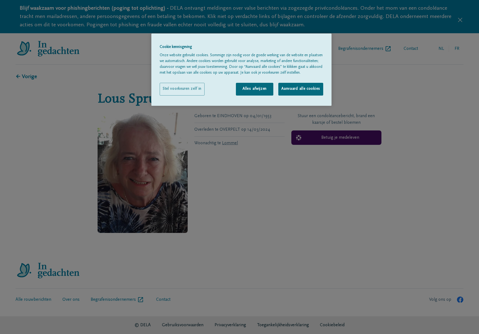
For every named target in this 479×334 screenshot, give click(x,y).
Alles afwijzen (255, 89)
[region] (241, 70)
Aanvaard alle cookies (300, 89)
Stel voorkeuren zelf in (182, 89)
